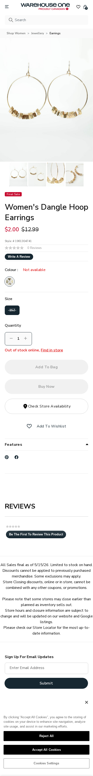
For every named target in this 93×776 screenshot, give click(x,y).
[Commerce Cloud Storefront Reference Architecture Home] (45, 6)
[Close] (86, 702)
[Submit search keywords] (11, 20)
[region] (46, 734)
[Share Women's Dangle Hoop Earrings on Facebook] (17, 457)
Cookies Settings (46, 763)
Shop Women (16, 33)
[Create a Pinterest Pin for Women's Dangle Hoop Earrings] (7, 457)
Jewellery (37, 33)
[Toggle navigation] (7, 7)
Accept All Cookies (46, 750)
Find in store (52, 350)
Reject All (46, 736)
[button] (29, 426)
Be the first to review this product (37, 535)
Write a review (19, 256)
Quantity (13, 325)
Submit (46, 683)
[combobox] (46, 20)
